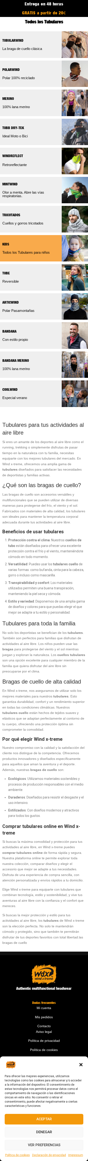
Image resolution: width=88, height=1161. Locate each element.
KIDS (5, 244)
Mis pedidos (44, 1017)
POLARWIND (11, 69)
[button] (81, 1064)
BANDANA (9, 331)
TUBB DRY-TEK (13, 128)
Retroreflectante (14, 165)
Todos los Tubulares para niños (26, 252)
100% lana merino (16, 107)
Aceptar (44, 1119)
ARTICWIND (10, 302)
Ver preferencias (44, 1145)
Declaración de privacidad (49, 1155)
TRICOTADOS (11, 215)
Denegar (44, 1132)
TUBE (6, 273)
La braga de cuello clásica (22, 49)
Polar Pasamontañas (18, 311)
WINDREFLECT (12, 156)
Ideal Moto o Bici (15, 136)
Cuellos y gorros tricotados (22, 223)
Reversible (10, 281)
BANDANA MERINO (15, 360)
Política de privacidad (44, 1041)
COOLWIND (10, 389)
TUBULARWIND (12, 40)
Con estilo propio (15, 340)
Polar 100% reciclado (18, 78)
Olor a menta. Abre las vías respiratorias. (23, 194)
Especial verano (14, 398)
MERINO (8, 98)
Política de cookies (17, 1155)
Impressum (75, 1155)
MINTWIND (10, 184)
